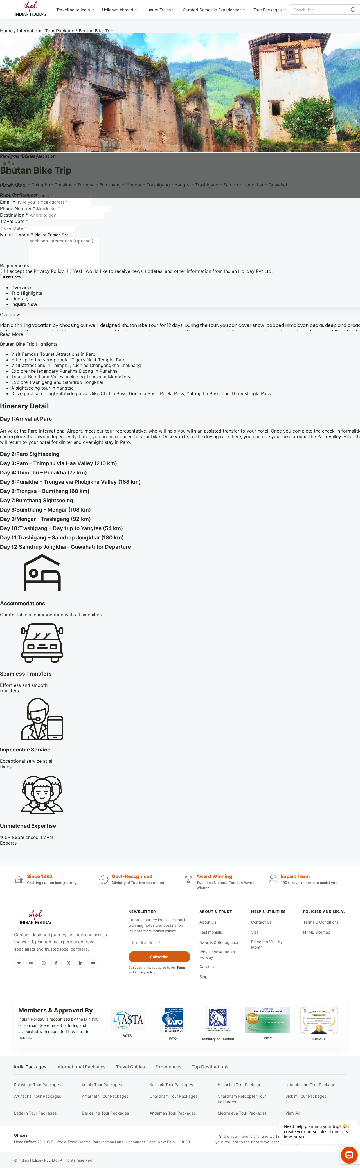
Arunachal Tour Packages (37, 1096)
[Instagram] (43, 963)
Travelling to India (73, 9)
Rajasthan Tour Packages (37, 1084)
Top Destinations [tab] (210, 1067)
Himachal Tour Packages (240, 1084)
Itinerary (20, 298)
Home (6, 30)
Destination (14, 215)
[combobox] (315, 10)
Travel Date (14, 221)
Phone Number (17, 208)
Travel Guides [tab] (130, 1067)
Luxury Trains (158, 9)
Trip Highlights (26, 293)
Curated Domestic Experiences (212, 9)
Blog (203, 976)
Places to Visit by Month (267, 944)
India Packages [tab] (30, 1067)
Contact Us (261, 922)
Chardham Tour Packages (173, 1096)
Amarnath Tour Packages (105, 1096)
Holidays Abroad (117, 9)
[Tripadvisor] (31, 963)
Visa (255, 932)
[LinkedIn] (81, 963)
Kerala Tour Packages (102, 1084)
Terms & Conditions (321, 922)
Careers (206, 966)
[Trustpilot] (19, 963)
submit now (11, 277)
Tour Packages (267, 9)
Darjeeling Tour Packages (105, 1113)
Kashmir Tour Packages (171, 1084)
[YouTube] (93, 963)
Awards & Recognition (219, 942)
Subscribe (159, 957)
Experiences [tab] (168, 1067)
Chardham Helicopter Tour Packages (242, 1099)
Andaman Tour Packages (173, 1113)
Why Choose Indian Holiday (217, 954)
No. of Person (16, 234)
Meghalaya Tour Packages (242, 1113)
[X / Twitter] (68, 963)
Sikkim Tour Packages (305, 1096)
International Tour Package (45, 30)
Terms (181, 967)
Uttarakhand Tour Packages (311, 1084)
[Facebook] (56, 963)
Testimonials (210, 932)
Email (7, 202)
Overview (21, 287)
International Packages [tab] (81, 1067)
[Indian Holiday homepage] (35, 918)
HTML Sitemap (316, 932)
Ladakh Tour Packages (35, 1113)
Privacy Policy (49, 271)
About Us (207, 922)
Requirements (14, 265)
